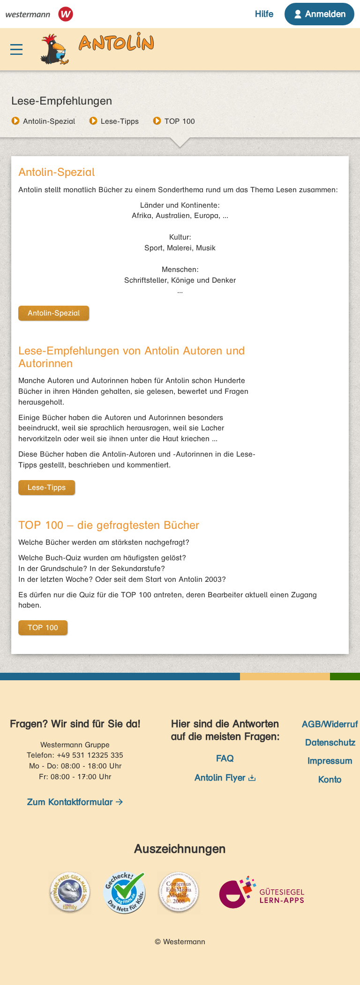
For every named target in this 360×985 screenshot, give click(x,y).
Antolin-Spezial (49, 121)
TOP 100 (180, 121)
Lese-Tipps (120, 121)
